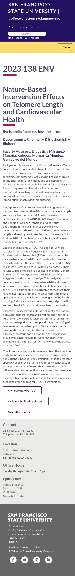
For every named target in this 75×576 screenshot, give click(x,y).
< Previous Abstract (22, 390)
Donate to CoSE (12, 488)
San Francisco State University (26, 547)
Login (35, 27)
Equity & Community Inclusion (26, 530)
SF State (17, 37)
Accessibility (16, 526)
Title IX (13, 541)
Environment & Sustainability (25, 534)
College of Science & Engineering (34, 18)
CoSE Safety (10, 492)
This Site (34, 37)
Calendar (23, 27)
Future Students (13, 484)
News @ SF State (13, 496)
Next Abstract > (19, 412)
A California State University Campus (30, 551)
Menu (66, 48)
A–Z (11, 27)
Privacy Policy (16, 537)
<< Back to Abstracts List (26, 401)
